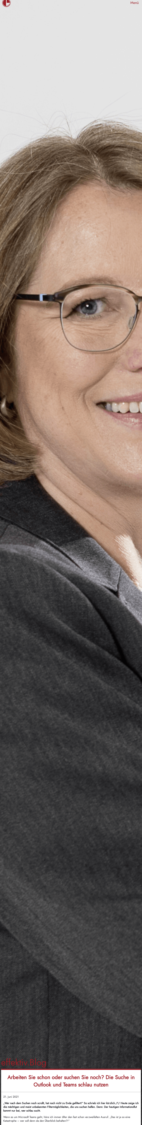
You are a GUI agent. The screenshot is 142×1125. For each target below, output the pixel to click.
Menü (134, 2)
